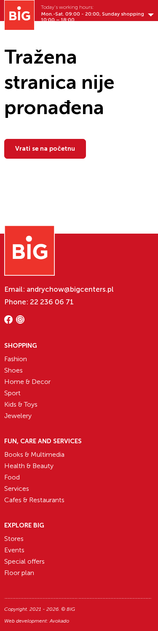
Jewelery (18, 416)
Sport (12, 393)
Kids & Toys (20, 404)
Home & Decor (27, 382)
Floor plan (19, 573)
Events (14, 550)
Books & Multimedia (34, 454)
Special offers (24, 561)
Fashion (15, 359)
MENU (47, 32)
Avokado (59, 621)
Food (12, 477)
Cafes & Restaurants (34, 500)
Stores (14, 539)
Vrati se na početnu (45, 148)
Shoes (13, 370)
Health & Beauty (29, 466)
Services (16, 489)
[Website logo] (19, 15)
